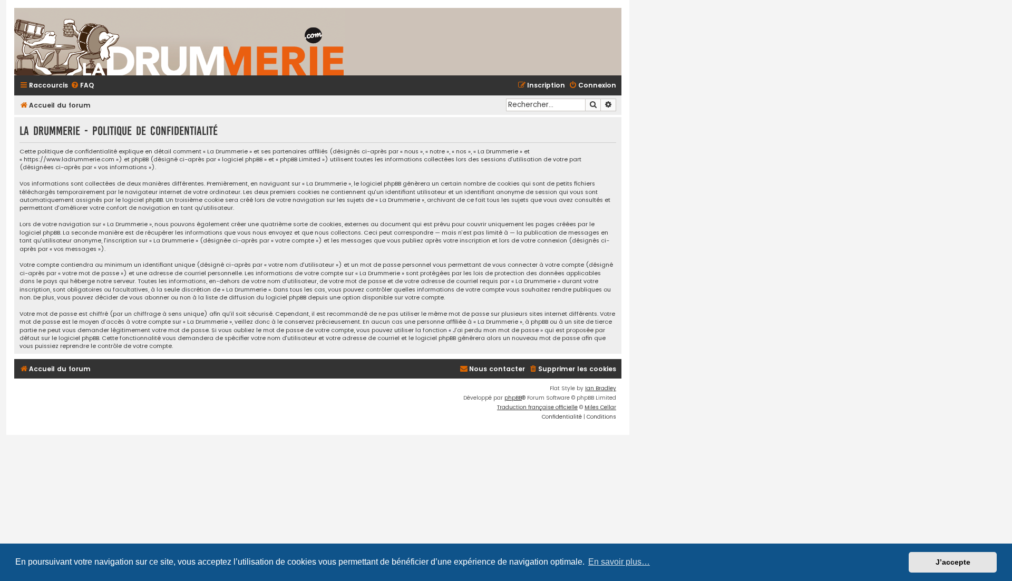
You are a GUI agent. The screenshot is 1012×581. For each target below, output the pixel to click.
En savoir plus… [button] (619, 561)
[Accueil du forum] (304, 41)
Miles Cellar (600, 407)
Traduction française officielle (537, 407)
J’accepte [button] (953, 562)
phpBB (513, 398)
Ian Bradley (600, 388)
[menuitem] (82, 86)
